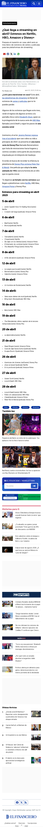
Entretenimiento (9, 23)
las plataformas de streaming (14, 98)
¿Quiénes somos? (10, 823)
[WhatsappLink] (21, 497)
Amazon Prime (8, 186)
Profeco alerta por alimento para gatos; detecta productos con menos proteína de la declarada (27, 670)
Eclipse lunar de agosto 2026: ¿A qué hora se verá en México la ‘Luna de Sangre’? (27, 550)
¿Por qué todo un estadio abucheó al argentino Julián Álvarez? (25, 658)
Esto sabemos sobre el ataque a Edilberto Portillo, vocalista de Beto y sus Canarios (27, 538)
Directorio (22, 823)
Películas (15, 407)
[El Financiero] (14, 3)
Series (6, 407)
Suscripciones (32, 823)
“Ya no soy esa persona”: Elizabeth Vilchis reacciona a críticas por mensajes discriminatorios (27, 647)
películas (24, 101)
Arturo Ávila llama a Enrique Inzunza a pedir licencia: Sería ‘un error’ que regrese (28, 515)
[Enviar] (34, 486)
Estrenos (25, 407)
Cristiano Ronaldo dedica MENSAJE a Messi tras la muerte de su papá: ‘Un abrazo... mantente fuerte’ (27, 604)
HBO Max (36, 120)
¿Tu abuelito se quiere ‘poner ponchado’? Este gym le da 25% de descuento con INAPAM (27, 527)
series (15, 101)
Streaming (36, 407)
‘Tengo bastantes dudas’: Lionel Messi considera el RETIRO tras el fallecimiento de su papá (27, 616)
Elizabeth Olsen (26, 117)
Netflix (28, 183)
